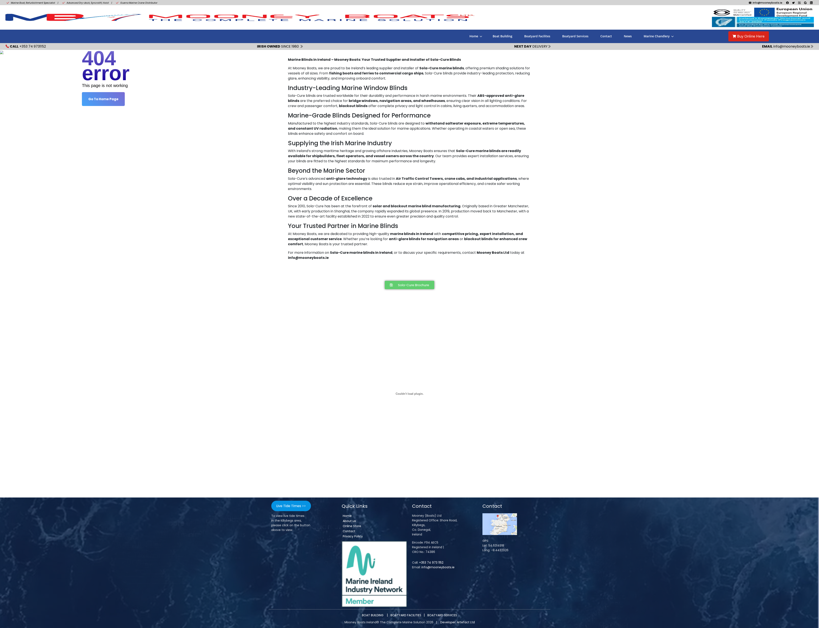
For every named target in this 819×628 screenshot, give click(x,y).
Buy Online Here (750, 36)
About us (349, 521)
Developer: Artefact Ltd (457, 622)
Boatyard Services (575, 36)
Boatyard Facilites (537, 36)
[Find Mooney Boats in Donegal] (499, 524)
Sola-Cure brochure (302, 270)
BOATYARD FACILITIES (406, 615)
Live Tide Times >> (291, 505)
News (628, 36)
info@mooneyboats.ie (438, 567)
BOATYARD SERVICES (442, 615)
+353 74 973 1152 (431, 562)
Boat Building (502, 36)
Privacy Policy (353, 536)
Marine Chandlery (657, 36)
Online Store (352, 526)
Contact (606, 36)
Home (473, 36)
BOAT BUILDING (373, 615)
